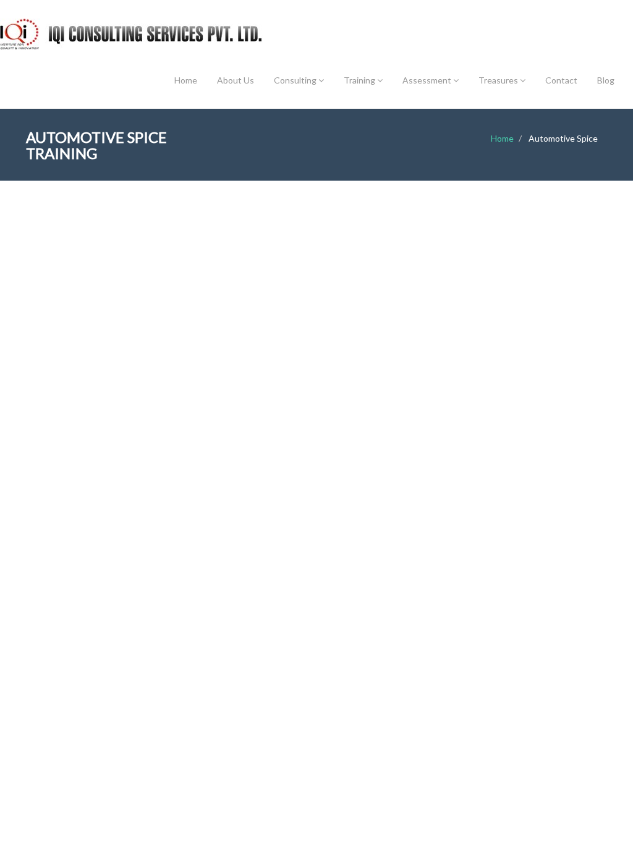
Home (185, 80)
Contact (561, 80)
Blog (605, 80)
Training (360, 80)
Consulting (296, 80)
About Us (235, 80)
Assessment (427, 80)
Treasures (499, 80)
